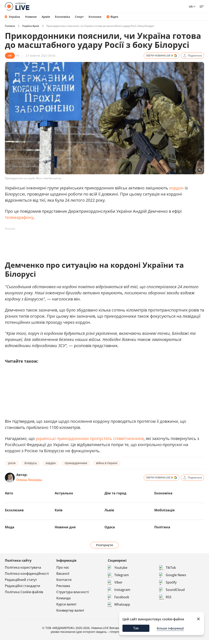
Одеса (109, 527)
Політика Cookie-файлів (24, 592)
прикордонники (76, 463)
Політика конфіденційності (27, 573)
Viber (118, 582)
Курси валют (66, 604)
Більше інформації (170, 628)
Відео (114, 16)
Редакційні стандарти (22, 586)
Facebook (121, 597)
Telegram (121, 575)
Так (136, 628)
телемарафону (19, 217)
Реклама (63, 586)
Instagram (122, 589)
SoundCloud (175, 589)
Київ (58, 510)
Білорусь (30, 463)
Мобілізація (164, 510)
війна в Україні (106, 463)
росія (12, 463)
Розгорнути (104, 545)
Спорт (79, 16)
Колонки (95, 16)
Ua (191, 6)
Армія (46, 16)
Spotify (171, 582)
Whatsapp (122, 604)
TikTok (171, 567)
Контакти (64, 579)
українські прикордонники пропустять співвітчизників (90, 438)
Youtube (120, 567)
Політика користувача (23, 567)
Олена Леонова (29, 480)
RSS (168, 597)
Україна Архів (30, 26)
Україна (14, 17)
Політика (162, 527)
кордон (176, 188)
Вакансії (62, 573)
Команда (63, 598)
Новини (31, 16)
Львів (109, 510)
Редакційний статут (21, 579)
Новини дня (65, 527)
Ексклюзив (14, 510)
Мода (9, 527)
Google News (176, 575)
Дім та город (115, 493)
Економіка (62, 16)
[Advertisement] (79, 241)
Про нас (62, 567)
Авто (9, 493)
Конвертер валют (70, 610)
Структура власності (72, 592)
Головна (10, 26)
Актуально (64, 493)
